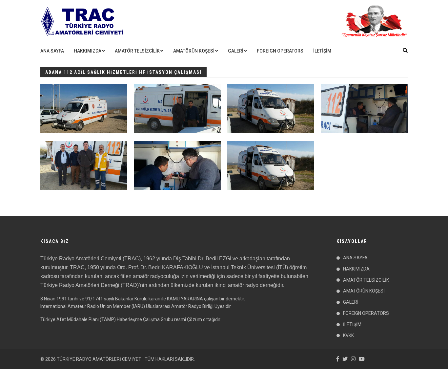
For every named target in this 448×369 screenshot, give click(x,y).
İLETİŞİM (322, 51)
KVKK (348, 335)
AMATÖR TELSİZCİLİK (137, 51)
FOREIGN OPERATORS (280, 51)
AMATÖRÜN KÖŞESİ (193, 51)
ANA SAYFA (52, 51)
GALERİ (235, 51)
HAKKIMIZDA (87, 51)
